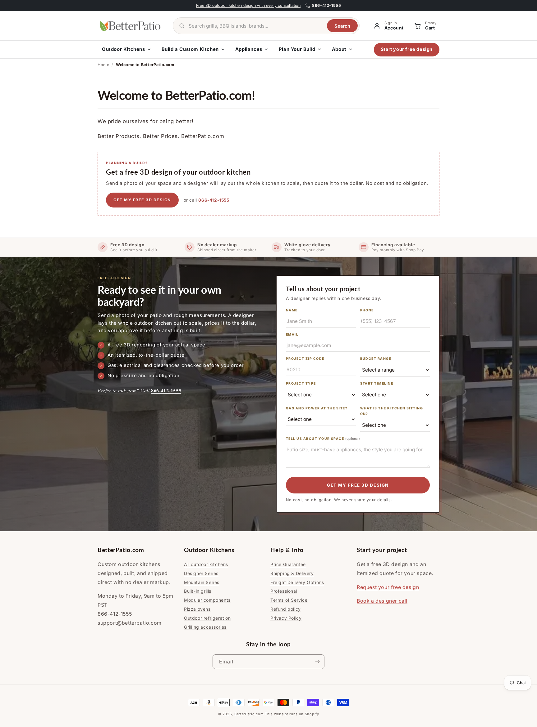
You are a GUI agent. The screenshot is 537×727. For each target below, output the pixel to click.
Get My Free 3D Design (358, 485)
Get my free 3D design (142, 200)
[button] (424, 26)
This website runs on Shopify (292, 714)
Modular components (207, 600)
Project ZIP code (305, 359)
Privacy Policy (285, 618)
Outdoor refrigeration (207, 618)
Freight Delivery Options (297, 582)
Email (292, 334)
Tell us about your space (323, 439)
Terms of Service (289, 600)
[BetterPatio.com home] (130, 25)
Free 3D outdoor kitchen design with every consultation (248, 5)
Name (292, 310)
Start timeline (376, 383)
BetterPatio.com (249, 714)
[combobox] (255, 25)
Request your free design (388, 587)
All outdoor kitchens (206, 564)
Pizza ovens (197, 609)
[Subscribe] (317, 661)
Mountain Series (201, 582)
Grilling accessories (205, 627)
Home (103, 64)
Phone (367, 310)
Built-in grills (197, 591)
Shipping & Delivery (292, 573)
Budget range (376, 359)
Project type (301, 383)
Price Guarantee (288, 564)
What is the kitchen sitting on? (391, 411)
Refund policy (285, 609)
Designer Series (201, 573)
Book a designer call (382, 601)
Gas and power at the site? (316, 408)
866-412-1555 (213, 200)
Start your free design (407, 49)
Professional (283, 591)
